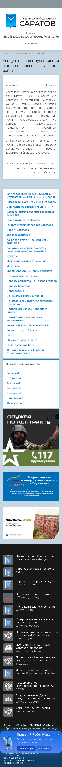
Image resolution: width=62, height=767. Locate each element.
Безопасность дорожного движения (30, 206)
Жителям (31, 43)
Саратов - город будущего (24, 330)
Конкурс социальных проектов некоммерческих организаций (26, 249)
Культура (12, 256)
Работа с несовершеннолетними (28, 325)
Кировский (14, 388)
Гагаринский (15, 378)
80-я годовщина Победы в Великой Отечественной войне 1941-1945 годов (31, 195)
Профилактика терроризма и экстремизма (25, 318)
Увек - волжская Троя (20, 344)
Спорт (10, 334)
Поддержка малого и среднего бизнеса (27, 310)
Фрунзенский (15, 403)
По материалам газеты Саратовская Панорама (30, 302)
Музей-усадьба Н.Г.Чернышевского (29, 270)
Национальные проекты (22, 275)
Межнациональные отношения (26, 260)
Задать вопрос (26, 748)
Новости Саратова (18, 285)
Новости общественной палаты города (32, 280)
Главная (7, 53)
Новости (22, 53)
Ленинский (38, 53)
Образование (15, 290)
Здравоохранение (18, 234)
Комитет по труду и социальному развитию (27, 241)
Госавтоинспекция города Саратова (30, 224)
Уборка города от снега (22, 340)
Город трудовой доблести (23, 219)
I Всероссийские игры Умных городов (31, 201)
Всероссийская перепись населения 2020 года (30, 213)
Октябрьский (15, 397)
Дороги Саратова (18, 229)
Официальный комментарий (25, 295)
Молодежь (13, 265)
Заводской (13, 383)
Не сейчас (44, 748)
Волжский (13, 373)
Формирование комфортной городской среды (25, 352)
